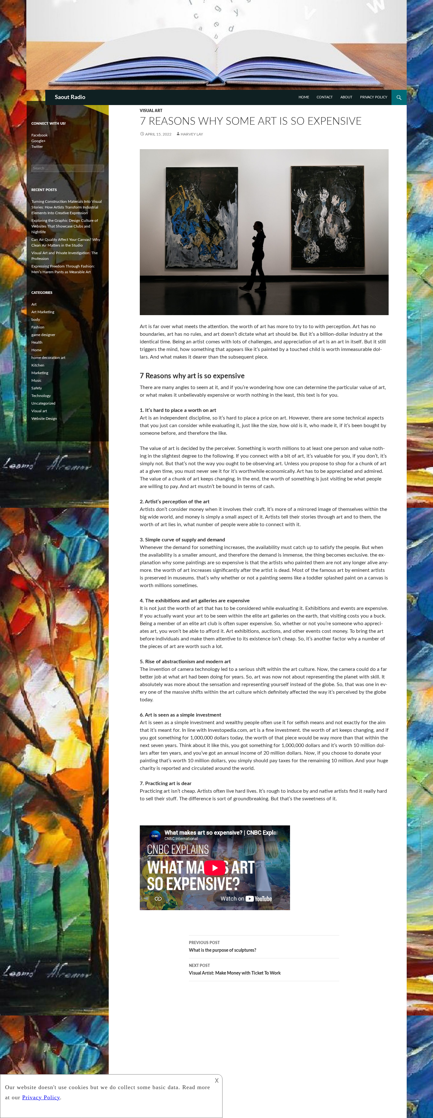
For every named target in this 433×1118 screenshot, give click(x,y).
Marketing (39, 373)
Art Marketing (42, 312)
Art (33, 304)
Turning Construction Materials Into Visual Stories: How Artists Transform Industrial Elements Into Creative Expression (66, 207)
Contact (325, 97)
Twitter (37, 147)
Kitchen (37, 365)
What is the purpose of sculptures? (222, 947)
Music (36, 380)
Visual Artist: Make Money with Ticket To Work (235, 970)
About (346, 97)
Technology (41, 396)
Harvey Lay (192, 134)
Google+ (38, 141)
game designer (43, 335)
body (35, 319)
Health (36, 342)
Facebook (39, 135)
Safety (36, 388)
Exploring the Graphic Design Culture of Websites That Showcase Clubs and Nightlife (64, 226)
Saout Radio (70, 97)
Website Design (44, 418)
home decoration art (48, 358)
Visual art (151, 111)
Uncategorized (43, 403)
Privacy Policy (373, 97)
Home (304, 97)
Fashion (37, 327)
